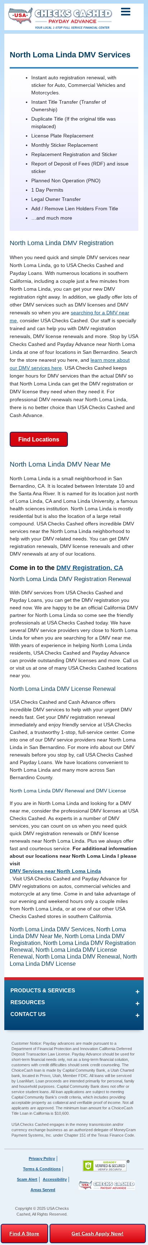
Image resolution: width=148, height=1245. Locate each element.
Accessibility (55, 1179)
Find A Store (24, 1233)
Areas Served (43, 1190)
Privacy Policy (42, 1158)
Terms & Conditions (42, 1169)
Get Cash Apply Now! (97, 1233)
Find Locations (38, 439)
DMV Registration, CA (89, 567)
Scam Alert (27, 1179)
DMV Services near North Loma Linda (55, 871)
